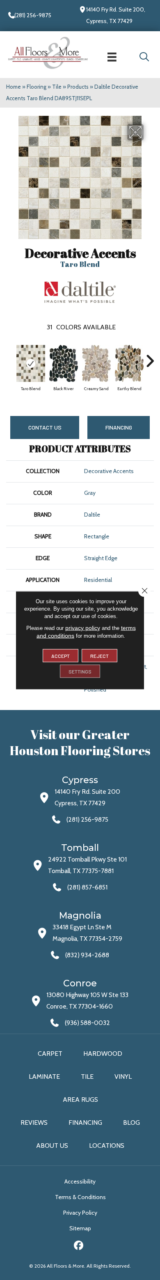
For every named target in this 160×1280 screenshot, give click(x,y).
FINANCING (118, 427)
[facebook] (79, 1246)
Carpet (50, 1053)
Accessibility (80, 1181)
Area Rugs (80, 1099)
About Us (52, 1145)
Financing (85, 1122)
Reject (99, 655)
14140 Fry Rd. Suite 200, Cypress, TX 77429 (115, 15)
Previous (10, 357)
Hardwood (102, 1053)
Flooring (36, 86)
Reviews (34, 1122)
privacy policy (82, 627)
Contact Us (45, 427)
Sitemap (80, 1228)
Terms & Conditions (80, 1197)
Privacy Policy (80, 1212)
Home (13, 86)
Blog (131, 1122)
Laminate (44, 1076)
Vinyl (123, 1076)
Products (78, 86)
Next (150, 357)
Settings (80, 671)
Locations (106, 1145)
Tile (57, 86)
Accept (60, 655)
